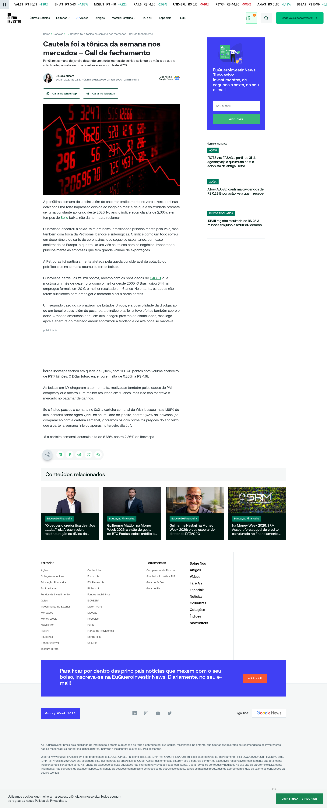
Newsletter (47, 624)
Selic (64, 218)
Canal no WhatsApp (64, 93)
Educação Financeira (53, 582)
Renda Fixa (94, 636)
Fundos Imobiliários (98, 594)
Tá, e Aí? (196, 583)
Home (46, 34)
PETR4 (45, 630)
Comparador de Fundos (160, 570)
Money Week (49, 618)
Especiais (165, 17)
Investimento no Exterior (55, 606)
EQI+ (183, 17)
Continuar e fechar (299, 798)
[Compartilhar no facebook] (69, 454)
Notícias (58, 34)
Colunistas (198, 603)
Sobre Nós (198, 563)
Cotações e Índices (52, 576)
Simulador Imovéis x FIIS (160, 576)
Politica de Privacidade (50, 801)
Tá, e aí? (147, 17)
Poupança (47, 636)
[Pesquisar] (266, 18)
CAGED (155, 278)
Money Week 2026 (60, 713)
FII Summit (93, 588)
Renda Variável (50, 642)
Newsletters (199, 623)
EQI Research (95, 582)
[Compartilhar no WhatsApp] (98, 454)
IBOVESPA (93, 600)
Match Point (94, 606)
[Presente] (250, 18)
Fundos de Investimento (55, 594)
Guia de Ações (155, 582)
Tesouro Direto (49, 648)
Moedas (92, 612)
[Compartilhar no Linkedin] (60, 454)
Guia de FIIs (153, 588)
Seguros (92, 642)
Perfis (90, 624)
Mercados (47, 612)
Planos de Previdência (100, 630)
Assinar (236, 119)
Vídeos (195, 577)
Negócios (93, 618)
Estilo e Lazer (49, 588)
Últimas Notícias (40, 17)
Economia (93, 576)
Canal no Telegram (103, 93)
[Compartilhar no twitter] (88, 454)
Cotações (197, 610)
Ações (44, 570)
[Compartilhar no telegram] (79, 454)
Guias (44, 600)
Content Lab (94, 570)
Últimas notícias (217, 143)
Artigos (100, 17)
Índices (195, 616)
